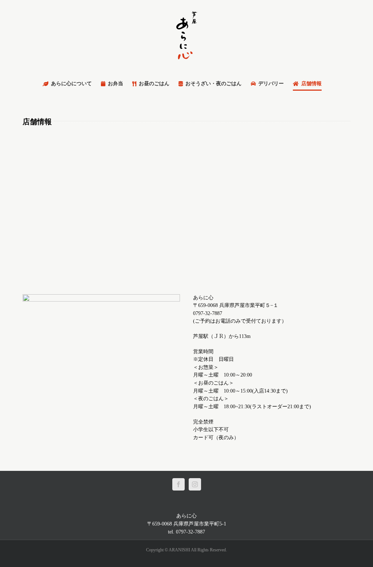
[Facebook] (178, 484)
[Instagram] (195, 484)
